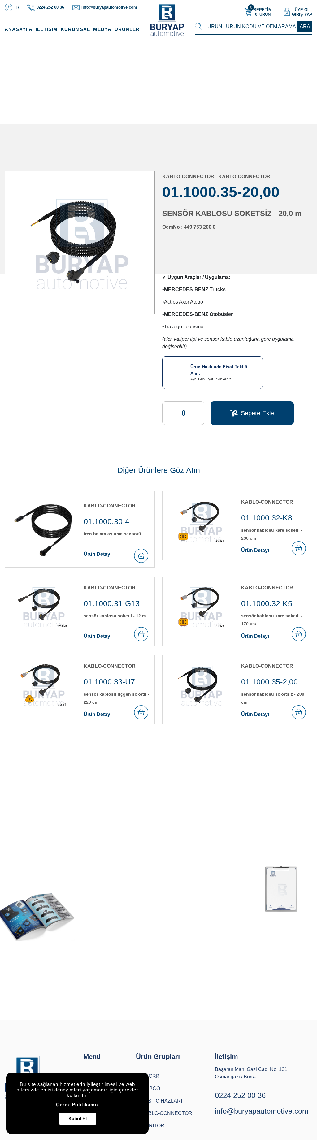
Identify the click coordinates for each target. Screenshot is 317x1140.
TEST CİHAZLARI (161, 1100)
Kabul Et (77, 1118)
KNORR (150, 1076)
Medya (102, 29)
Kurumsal (75, 29)
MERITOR (152, 1125)
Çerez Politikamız (77, 1104)
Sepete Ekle (257, 413)
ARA (305, 26)
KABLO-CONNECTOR (199, 82)
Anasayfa (19, 29)
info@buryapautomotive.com (261, 1111)
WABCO (150, 1088)
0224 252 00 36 (240, 1095)
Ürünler (127, 29)
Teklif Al (181, 913)
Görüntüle (90, 913)
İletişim (47, 29)
